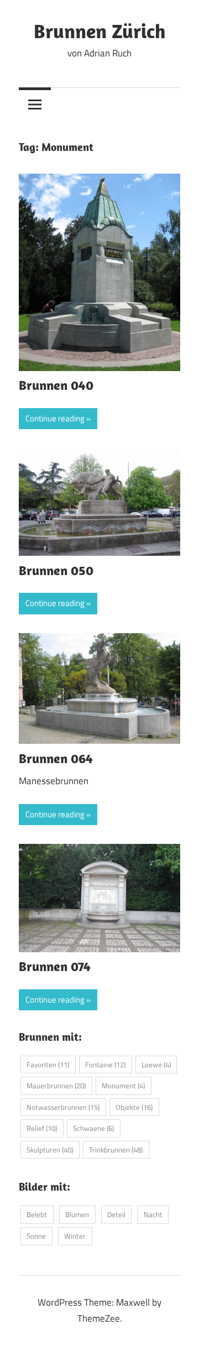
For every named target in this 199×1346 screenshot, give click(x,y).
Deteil (116, 1214)
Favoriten (48, 1064)
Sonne (36, 1235)
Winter (75, 1235)
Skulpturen (50, 1149)
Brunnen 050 (56, 570)
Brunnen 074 (55, 966)
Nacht (153, 1214)
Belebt (37, 1214)
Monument (123, 1085)
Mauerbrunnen (56, 1085)
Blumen (77, 1214)
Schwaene (93, 1128)
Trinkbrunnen (116, 1149)
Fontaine (105, 1064)
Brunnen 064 (56, 758)
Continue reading (55, 418)
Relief (42, 1128)
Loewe (156, 1064)
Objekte (134, 1107)
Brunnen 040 (56, 385)
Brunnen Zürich (100, 30)
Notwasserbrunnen (63, 1107)
